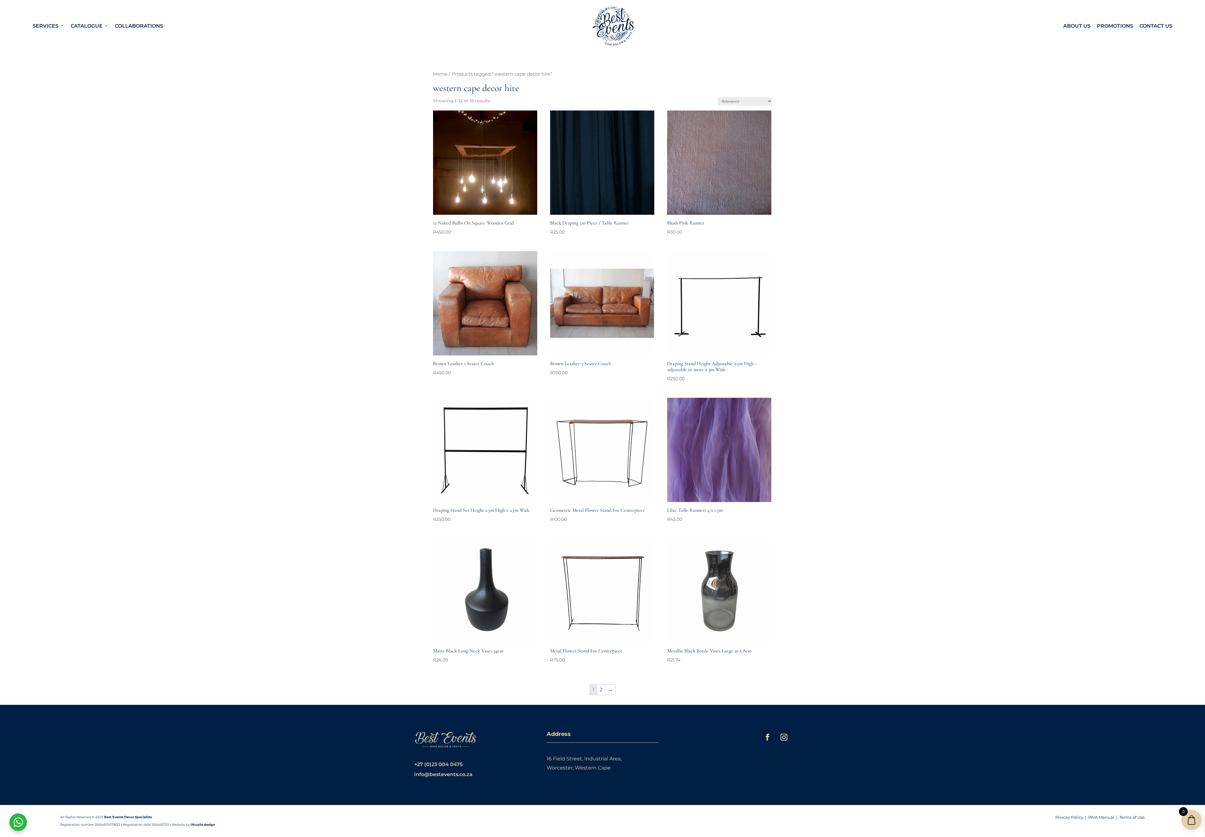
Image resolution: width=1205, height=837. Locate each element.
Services (45, 26)
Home (440, 74)
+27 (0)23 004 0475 (438, 764)
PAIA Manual (1101, 817)
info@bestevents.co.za (443, 774)
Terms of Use (1132, 817)
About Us (1076, 26)
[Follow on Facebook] (767, 737)
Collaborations (139, 26)
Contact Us (1155, 26)
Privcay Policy (1069, 817)
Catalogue (87, 26)
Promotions (1115, 26)
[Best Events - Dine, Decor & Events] (613, 26)
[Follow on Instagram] (784, 737)
